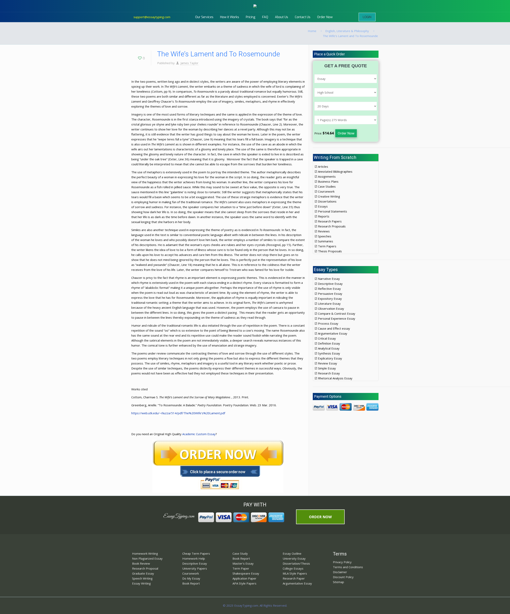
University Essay (294, 558)
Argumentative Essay (297, 583)
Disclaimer (340, 572)
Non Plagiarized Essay (147, 558)
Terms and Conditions (348, 567)
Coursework (190, 573)
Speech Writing (142, 578)
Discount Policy (343, 577)
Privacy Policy (342, 562)
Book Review (141, 563)
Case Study (240, 553)
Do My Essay (191, 578)
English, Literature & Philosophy (347, 31)
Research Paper (294, 578)
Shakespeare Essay (245, 573)
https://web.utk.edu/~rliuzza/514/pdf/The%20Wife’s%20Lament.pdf (178, 413)
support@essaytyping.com (151, 17)
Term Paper (240, 568)
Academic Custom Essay (199, 434)
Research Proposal (145, 568)
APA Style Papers (244, 583)
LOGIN (367, 17)
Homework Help (193, 558)
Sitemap (338, 582)
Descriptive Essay (194, 563)
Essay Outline (292, 553)
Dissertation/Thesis (296, 563)
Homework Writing (145, 553)
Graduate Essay (143, 573)
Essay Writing (141, 583)
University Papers (194, 568)
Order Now (346, 133)
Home (312, 31)
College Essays (293, 568)
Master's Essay (243, 563)
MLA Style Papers (295, 573)
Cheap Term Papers (196, 553)
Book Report (191, 583)
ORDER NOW (320, 516)
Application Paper (244, 578)
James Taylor (189, 63)
